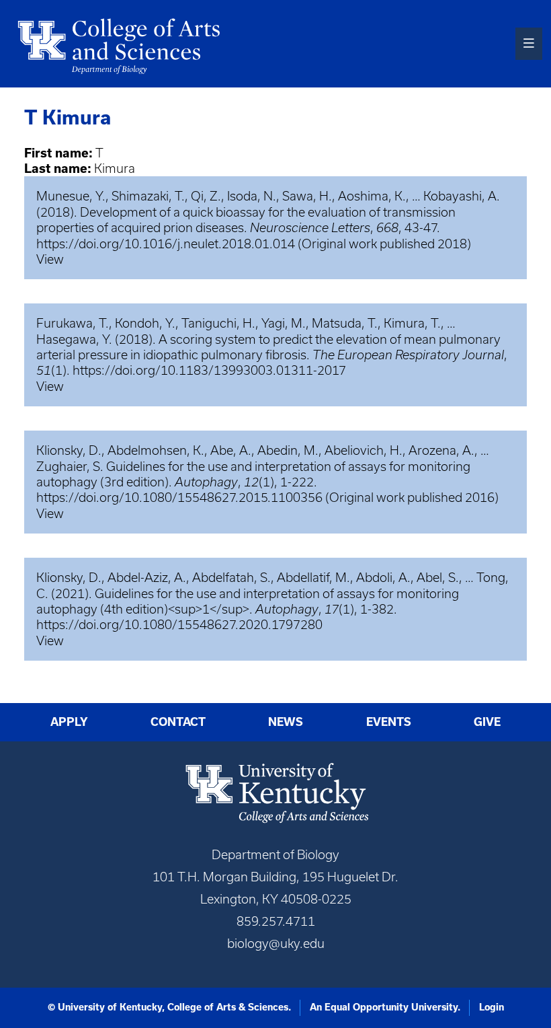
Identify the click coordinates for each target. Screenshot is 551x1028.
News (285, 722)
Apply (69, 722)
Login (491, 1007)
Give (487, 722)
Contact (178, 722)
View (50, 259)
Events (388, 722)
